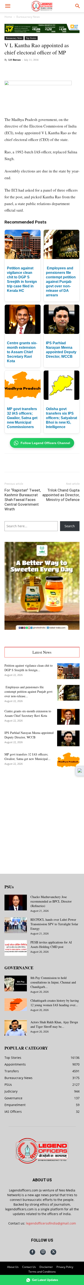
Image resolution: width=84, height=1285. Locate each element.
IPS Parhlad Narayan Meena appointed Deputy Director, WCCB (29, 735)
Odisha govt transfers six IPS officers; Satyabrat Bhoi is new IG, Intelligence (61, 418)
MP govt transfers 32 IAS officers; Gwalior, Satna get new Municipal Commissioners (22, 418)
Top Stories (31, 38)
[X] (33, 69)
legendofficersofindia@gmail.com (51, 1223)
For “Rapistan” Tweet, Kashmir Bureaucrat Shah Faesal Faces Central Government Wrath (22, 499)
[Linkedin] (54, 69)
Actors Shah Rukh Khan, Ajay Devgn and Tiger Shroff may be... (54, 1024)
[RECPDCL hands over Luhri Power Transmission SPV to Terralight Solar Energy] (15, 925)
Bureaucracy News (28, 17)
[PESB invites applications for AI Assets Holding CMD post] (15, 948)
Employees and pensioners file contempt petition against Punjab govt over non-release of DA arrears (61, 281)
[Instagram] (43, 1252)
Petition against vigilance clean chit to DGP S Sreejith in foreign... (28, 667)
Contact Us (29, 1267)
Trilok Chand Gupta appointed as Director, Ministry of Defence (61, 495)
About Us (13, 1267)
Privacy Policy (64, 1267)
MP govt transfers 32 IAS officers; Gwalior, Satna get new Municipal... (27, 756)
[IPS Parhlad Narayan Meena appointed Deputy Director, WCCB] (68, 738)
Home (8, 17)
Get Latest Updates (45, 1280)
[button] (7, 6)
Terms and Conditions (42, 1272)
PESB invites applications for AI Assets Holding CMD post (51, 944)
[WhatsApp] (43, 69)
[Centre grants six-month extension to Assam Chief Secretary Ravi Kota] (68, 717)
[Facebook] (23, 69)
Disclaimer (46, 1267)
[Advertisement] (42, 817)
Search (70, 526)
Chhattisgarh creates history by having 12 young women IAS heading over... (54, 1002)
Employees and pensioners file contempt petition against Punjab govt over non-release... (28, 691)
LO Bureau (15, 60)
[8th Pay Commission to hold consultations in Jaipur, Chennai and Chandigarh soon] (15, 983)
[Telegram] (74, 69)
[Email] (64, 69)
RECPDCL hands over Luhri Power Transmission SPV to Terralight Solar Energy (54, 924)
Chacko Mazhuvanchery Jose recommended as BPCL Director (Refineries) (51, 901)
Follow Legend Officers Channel (45, 443)
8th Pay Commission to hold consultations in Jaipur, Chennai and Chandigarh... (53, 982)
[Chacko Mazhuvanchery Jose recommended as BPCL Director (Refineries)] (15, 902)
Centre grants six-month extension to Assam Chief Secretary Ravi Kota (22, 352)
